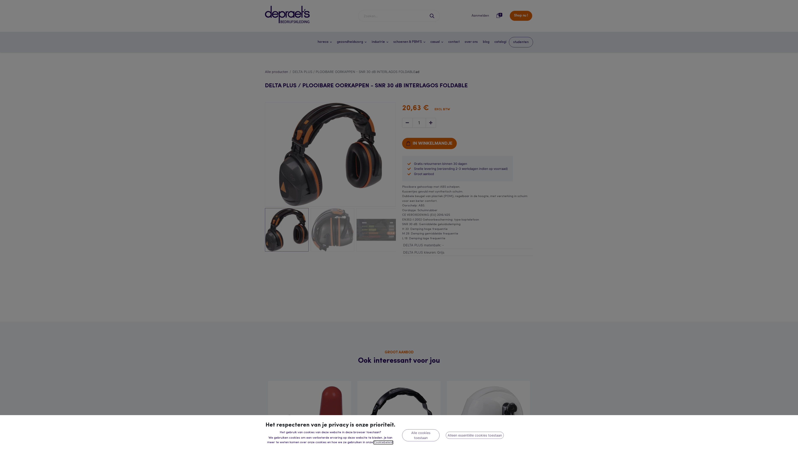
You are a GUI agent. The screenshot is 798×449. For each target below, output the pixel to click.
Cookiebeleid (383, 442)
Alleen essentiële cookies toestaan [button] (475, 435)
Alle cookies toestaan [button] (420, 435)
